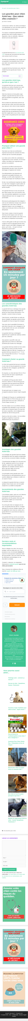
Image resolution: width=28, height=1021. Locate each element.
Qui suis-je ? (12, 1013)
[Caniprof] (5, 2)
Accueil (4, 8)
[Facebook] (13, 663)
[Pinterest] (15, 663)
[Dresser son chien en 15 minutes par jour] (14, 301)
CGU (10, 1014)
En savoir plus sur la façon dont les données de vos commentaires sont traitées (13, 876)
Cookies (14, 1016)
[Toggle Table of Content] (19, 76)
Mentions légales (23, 1014)
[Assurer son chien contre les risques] (14, 142)
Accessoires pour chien (13, 8)
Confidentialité (15, 1014)
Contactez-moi (19, 1013)
